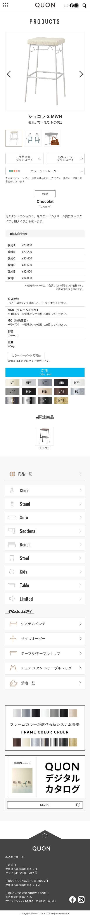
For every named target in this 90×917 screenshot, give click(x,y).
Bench (25, 544)
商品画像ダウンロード (24, 158)
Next (79, 73)
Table (24, 585)
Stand (25, 503)
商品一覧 (25, 474)
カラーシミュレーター (45, 171)
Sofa (24, 517)
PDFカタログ (23, 360)
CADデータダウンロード (65, 158)
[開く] (5, 5)
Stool (24, 558)
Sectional (28, 531)
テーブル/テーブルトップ (40, 653)
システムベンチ (33, 624)
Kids (23, 571)
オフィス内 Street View (20, 873)
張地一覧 (28, 683)
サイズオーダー (33, 638)
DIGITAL (45, 805)
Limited (26, 598)
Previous (10, 73)
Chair (24, 490)
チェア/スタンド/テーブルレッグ (46, 668)
